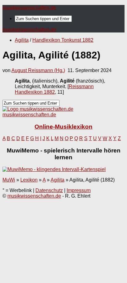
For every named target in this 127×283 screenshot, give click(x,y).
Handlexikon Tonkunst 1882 (62, 40)
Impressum (79, 190)
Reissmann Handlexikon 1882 (54, 89)
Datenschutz (49, 190)
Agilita (22, 40)
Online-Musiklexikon (63, 126)
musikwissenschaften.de (29, 7)
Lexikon (29, 179)
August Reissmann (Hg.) (38, 70)
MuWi (8, 179)
